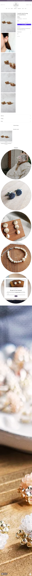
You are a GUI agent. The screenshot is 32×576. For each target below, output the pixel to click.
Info (17, 33)
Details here (23, 0)
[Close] (27, 279)
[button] (29, 4)
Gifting (2, 118)
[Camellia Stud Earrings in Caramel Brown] (6, 137)
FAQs (2, 121)
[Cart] (31, 4)
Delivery (2, 115)
